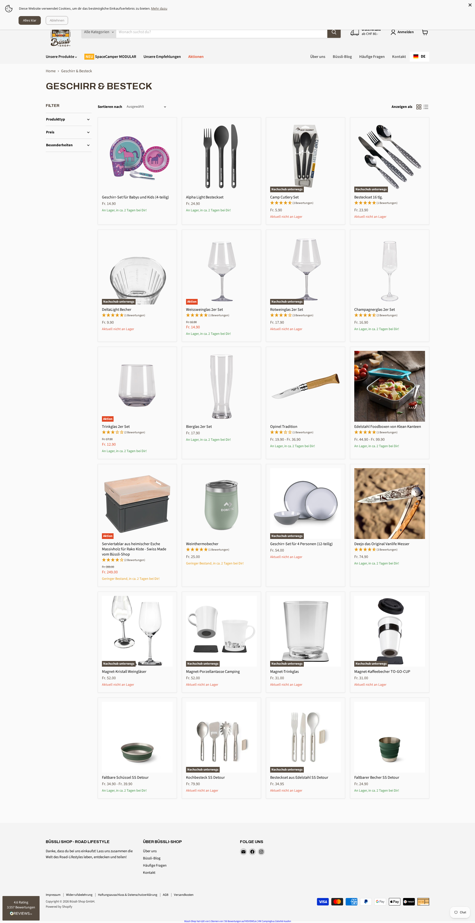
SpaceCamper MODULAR (115, 56)
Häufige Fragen (372, 56)
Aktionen (196, 56)
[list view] (425, 106)
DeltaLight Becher (116, 309)
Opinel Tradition (283, 426)
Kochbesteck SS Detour (205, 777)
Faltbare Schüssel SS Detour (125, 777)
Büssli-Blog (342, 56)
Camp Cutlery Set (284, 197)
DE (423, 56)
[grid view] (418, 106)
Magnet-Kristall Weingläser (124, 671)
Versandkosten (183, 895)
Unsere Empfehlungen (162, 56)
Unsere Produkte (60, 56)
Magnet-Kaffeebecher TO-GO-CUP (382, 671)
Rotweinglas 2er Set (286, 309)
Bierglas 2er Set (199, 426)
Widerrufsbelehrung (79, 895)
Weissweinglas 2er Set (204, 309)
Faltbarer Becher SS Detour (376, 777)
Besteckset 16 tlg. (368, 197)
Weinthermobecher (202, 544)
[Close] (470, 4)
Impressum (53, 895)
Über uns (317, 56)
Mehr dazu (159, 8)
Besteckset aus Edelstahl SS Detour (299, 777)
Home (51, 71)
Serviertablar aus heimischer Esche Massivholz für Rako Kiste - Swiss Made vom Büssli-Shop (134, 549)
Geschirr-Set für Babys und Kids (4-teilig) (135, 197)
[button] (21, 908)
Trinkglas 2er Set (116, 426)
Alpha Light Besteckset (204, 197)
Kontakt (399, 56)
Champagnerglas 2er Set (374, 309)
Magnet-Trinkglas (284, 671)
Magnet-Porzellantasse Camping (213, 671)
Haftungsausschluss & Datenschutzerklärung (127, 895)
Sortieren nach (110, 107)
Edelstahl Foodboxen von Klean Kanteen (387, 426)
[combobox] (419, 57)
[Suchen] (334, 32)
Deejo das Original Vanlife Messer (381, 544)
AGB (165, 895)
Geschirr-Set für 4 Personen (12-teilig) (301, 544)
